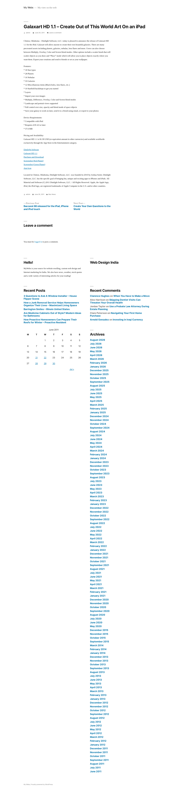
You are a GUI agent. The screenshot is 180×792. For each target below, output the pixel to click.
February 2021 (98, 591)
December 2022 (99, 507)
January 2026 (98, 366)
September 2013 (99, 668)
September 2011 (99, 760)
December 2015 (99, 630)
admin (28, 33)
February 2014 (98, 649)
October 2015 (98, 637)
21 (36, 357)
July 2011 (95, 767)
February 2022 (98, 546)
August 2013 (97, 672)
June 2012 (96, 725)
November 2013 (99, 660)
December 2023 (99, 462)
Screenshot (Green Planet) (34, 164)
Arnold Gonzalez (99, 319)
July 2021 (95, 572)
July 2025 (95, 389)
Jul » (72, 369)
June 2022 (96, 530)
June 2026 (96, 347)
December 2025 (99, 370)
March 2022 (97, 542)
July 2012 (95, 721)
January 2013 (97, 698)
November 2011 (99, 752)
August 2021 (97, 569)
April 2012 (96, 733)
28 (36, 363)
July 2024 (96, 435)
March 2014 (97, 645)
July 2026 (95, 343)
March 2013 (96, 691)
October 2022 (98, 515)
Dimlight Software (31, 149)
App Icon (27, 168)
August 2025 (97, 385)
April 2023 (96, 492)
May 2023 (96, 488)
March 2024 (97, 450)
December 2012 (99, 702)
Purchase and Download (34, 157)
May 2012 (95, 729)
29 (45, 363)
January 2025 (98, 412)
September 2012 (99, 714)
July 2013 (95, 675)
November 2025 (99, 374)
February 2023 (98, 500)
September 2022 (99, 519)
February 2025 (98, 408)
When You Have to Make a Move (131, 296)
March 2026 (97, 359)
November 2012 (99, 706)
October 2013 (98, 664)
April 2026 (96, 355)
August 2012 (97, 718)
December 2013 (99, 656)
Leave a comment (55, 33)
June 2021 (96, 576)
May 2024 (96, 443)
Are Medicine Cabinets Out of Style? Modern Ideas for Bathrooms (52, 314)
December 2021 (99, 553)
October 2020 (98, 607)
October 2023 (98, 469)
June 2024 (96, 439)
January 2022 (98, 550)
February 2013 (98, 695)
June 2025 (96, 393)
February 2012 (98, 740)
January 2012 (97, 744)
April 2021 (96, 584)
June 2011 (95, 771)
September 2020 (100, 611)
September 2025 (99, 381)
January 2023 (98, 504)
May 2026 (96, 351)
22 (45, 357)
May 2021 (95, 580)
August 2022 (97, 523)
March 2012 (96, 737)
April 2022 (96, 538)
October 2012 (98, 710)
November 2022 (99, 511)
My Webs (28, 7)
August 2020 (97, 614)
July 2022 (95, 527)
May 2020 (96, 626)
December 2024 (99, 416)
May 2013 (95, 683)
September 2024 (100, 427)
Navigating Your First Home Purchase (116, 314)
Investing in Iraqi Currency (128, 319)
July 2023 (95, 481)
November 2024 (99, 420)
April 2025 (96, 401)
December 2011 (99, 748)
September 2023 (99, 473)
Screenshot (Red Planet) (34, 160)
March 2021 (96, 588)
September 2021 (99, 565)
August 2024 (97, 431)
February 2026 (98, 362)
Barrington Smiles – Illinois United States (47, 309)
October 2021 (98, 561)
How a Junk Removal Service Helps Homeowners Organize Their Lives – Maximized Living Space (51, 304)
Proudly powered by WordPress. (42, 784)
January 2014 (97, 653)
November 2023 (99, 466)
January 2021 (97, 595)
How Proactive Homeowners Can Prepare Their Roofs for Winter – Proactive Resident (50, 321)
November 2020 (99, 603)
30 (53, 363)
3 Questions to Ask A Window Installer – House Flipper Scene (50, 297)
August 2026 (97, 339)
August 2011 (97, 763)
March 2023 (97, 496)
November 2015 (99, 634)
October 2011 (97, 756)
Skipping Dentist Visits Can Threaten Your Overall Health (115, 301)
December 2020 (99, 599)
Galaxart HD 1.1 (30, 153)
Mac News (52, 194)
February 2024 (98, 454)
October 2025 (98, 378)
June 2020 (96, 622)
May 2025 (96, 397)
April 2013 (96, 687)
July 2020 (96, 618)
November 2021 (99, 557)
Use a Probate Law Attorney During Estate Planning (119, 308)
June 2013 (96, 679)
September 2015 (99, 641)
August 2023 (97, 477)
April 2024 (96, 446)
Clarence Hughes (100, 296)
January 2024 (98, 458)
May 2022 (96, 534)
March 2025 (97, 404)
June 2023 (96, 485)
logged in (38, 241)
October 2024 (98, 423)
